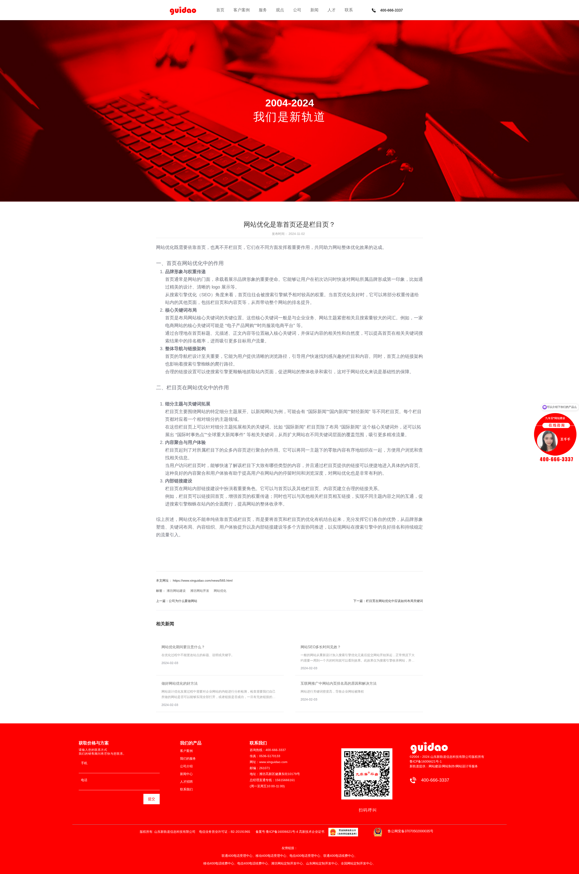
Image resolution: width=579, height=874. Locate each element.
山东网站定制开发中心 (322, 863)
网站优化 (192, 263)
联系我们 (186, 789)
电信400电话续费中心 (252, 863)
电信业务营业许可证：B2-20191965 (225, 831)
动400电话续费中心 (220, 863)
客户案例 (241, 10)
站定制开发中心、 (363, 863)
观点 (280, 10)
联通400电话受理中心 (237, 855)
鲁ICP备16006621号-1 (426, 761)
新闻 (314, 10)
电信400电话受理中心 (305, 855)
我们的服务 (188, 758)
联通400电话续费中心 (338, 855)
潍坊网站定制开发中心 (287, 863)
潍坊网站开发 (199, 590)
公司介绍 (186, 766)
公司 (297, 10)
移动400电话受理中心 (271, 855)
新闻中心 (186, 774)
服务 (263, 10)
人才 (331, 10)
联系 (349, 10)
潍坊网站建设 (176, 590)
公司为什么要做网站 (183, 601)
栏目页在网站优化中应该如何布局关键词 (394, 601)
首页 (220, 10)
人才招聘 (186, 781)
